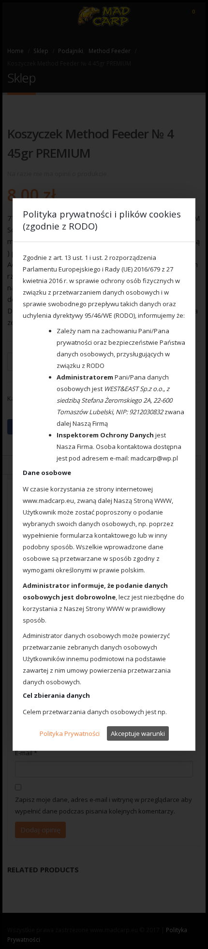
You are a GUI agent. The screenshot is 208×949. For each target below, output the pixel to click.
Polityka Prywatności (70, 733)
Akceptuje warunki (138, 733)
